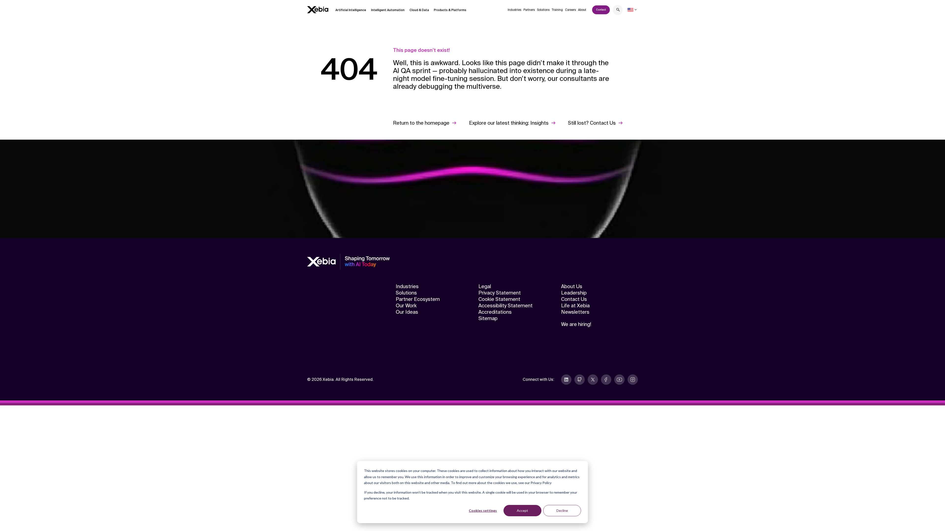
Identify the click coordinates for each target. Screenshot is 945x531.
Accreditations (495, 312)
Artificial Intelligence (350, 10)
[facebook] (606, 379)
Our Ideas (407, 312)
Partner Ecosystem (418, 299)
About (582, 10)
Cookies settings (483, 510)
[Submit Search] (618, 10)
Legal (484, 286)
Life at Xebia (575, 305)
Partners (529, 10)
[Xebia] (317, 9)
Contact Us (574, 299)
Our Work (406, 305)
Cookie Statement (499, 299)
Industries (514, 10)
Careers (570, 10)
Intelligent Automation (388, 10)
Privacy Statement (499, 293)
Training (557, 10)
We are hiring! (576, 324)
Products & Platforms (450, 10)
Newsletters (575, 312)
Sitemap (488, 318)
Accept (522, 510)
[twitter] (593, 379)
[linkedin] (566, 379)
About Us (571, 286)
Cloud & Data (419, 10)
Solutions (543, 10)
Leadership (574, 293)
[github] (579, 379)
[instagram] (633, 379)
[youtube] (619, 379)
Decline (562, 510)
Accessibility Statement (505, 305)
